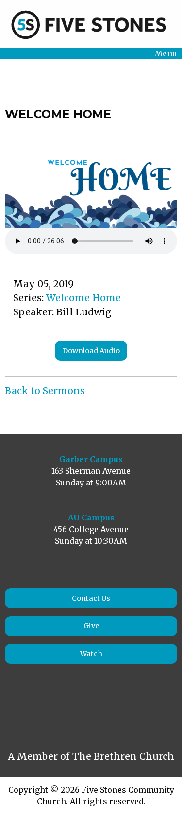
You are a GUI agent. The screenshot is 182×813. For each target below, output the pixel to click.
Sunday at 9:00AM (91, 482)
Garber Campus (91, 459)
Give (91, 626)
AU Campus (91, 517)
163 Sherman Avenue (91, 471)
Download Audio (91, 350)
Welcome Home (83, 298)
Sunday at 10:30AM (91, 541)
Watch (91, 653)
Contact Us (91, 598)
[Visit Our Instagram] (39, 709)
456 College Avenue (91, 529)
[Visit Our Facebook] (18, 709)
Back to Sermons (45, 391)
